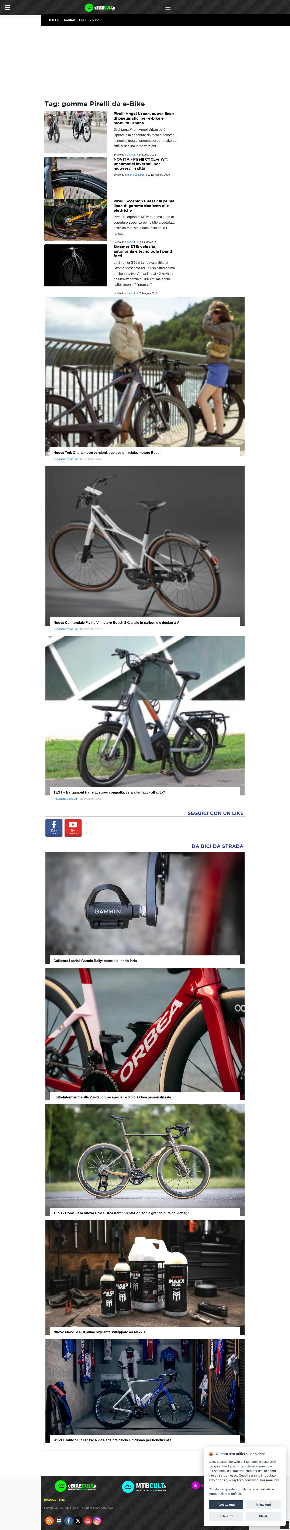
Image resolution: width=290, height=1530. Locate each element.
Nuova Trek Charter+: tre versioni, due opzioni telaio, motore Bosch (107, 452)
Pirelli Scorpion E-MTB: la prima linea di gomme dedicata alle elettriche (144, 205)
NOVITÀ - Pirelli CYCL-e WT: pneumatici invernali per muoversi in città (141, 164)
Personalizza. (270, 1480)
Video (94, 19)
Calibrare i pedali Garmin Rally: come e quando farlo (95, 961)
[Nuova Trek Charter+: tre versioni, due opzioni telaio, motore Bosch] (145, 376)
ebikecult (130, 154)
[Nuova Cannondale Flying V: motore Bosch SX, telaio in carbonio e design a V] (145, 545)
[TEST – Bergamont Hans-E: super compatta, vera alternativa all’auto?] (145, 715)
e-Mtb (54, 19)
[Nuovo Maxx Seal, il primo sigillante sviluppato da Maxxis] (145, 1277)
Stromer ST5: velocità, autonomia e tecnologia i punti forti (143, 251)
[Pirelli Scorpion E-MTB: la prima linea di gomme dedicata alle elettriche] (75, 219)
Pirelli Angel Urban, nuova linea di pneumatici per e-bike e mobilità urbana (144, 118)
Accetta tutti (226, 1504)
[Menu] (7, 7)
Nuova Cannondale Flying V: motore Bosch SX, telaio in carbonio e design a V (116, 622)
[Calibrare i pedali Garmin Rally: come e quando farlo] (145, 907)
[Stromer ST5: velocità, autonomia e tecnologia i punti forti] (75, 265)
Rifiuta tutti (263, 1504)
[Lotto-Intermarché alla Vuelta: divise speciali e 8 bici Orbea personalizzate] (145, 1033)
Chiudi (263, 1516)
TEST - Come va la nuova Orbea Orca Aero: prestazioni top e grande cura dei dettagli (121, 1213)
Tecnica (68, 19)
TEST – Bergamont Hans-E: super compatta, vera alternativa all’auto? (109, 792)
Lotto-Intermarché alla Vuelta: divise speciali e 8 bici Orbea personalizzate (112, 1097)
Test (82, 19)
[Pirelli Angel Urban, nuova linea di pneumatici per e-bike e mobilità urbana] (75, 132)
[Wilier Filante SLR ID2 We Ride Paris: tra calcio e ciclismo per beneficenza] (145, 1391)
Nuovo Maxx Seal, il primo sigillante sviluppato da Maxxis (99, 1332)
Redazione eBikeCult (65, 459)
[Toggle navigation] (168, 7)
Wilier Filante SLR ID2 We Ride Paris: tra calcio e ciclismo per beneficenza (112, 1440)
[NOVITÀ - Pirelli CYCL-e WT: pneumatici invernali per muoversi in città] (75, 178)
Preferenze (226, 1516)
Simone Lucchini (134, 174)
